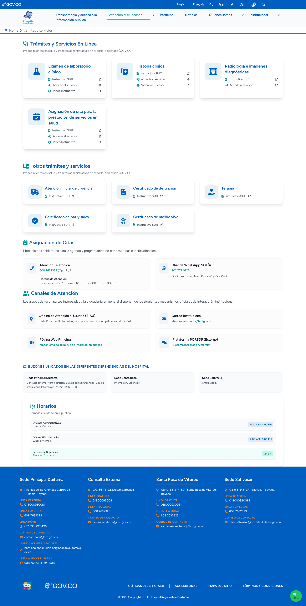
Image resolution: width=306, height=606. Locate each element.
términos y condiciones (263, 586)
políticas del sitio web (145, 586)
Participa (166, 15)
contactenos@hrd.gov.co (41, 537)
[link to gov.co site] (11, 4)
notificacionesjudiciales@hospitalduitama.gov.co (52, 550)
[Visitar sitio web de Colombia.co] (27, 586)
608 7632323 (56, 270)
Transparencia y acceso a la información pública (76, 17)
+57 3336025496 (35, 526)
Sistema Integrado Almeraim (191, 345)
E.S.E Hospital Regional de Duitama (165, 597)
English (181, 4)
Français (198, 4)
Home (13, 30)
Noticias (191, 15)
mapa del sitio (220, 586)
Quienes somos (220, 15)
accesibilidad (186, 586)
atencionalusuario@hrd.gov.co (192, 321)
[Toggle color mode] (211, 4)
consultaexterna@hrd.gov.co (112, 522)
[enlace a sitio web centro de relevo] (253, 4)
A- (242, 4)
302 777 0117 (180, 270)
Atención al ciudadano (125, 15)
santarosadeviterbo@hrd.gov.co (182, 526)
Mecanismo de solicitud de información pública (71, 345)
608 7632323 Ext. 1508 (39, 563)
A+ (221, 4)
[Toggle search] (263, 4)
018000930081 (34, 504)
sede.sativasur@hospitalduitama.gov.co (255, 522)
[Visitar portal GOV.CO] (61, 586)
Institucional (258, 15)
